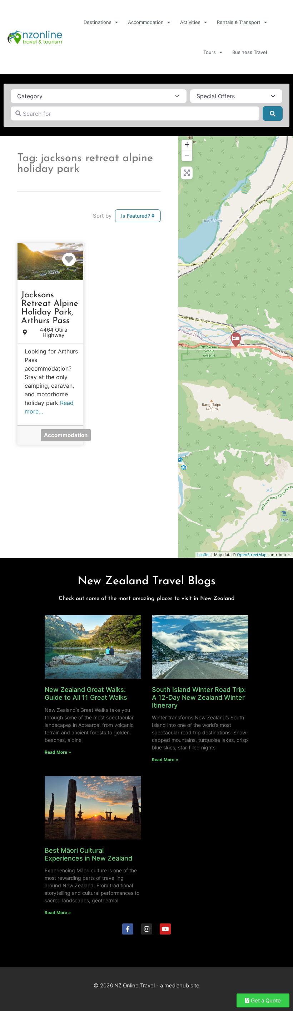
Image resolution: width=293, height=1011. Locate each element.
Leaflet (203, 554)
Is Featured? (136, 216)
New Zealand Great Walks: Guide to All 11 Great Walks (86, 693)
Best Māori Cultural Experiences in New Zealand (88, 854)
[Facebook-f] (127, 929)
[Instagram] (146, 929)
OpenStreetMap (252, 554)
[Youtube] (165, 929)
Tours (209, 52)
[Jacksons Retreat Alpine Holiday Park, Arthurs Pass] (236, 340)
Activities (190, 22)
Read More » (58, 752)
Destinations (97, 22)
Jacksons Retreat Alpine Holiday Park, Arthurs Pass (49, 308)
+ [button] (187, 144)
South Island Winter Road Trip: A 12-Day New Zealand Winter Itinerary (199, 697)
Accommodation (146, 22)
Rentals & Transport (238, 22)
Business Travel (249, 52)
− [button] (187, 154)
